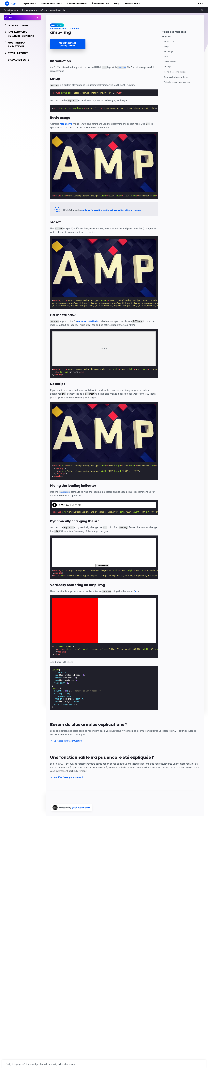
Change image (102, 565)
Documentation (50, 3)
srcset (166, 56)
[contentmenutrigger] (181, 31)
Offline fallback (170, 61)
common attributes (88, 321)
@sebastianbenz (81, 807)
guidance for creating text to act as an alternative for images (111, 210)
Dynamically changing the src (176, 77)
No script (167, 67)
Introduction (169, 41)
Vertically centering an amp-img (177, 82)
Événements (99, 3)
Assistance (131, 3)
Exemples (74, 28)
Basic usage (168, 51)
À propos (28, 3)
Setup (166, 46)
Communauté (76, 3)
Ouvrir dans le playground (67, 44)
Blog (116, 3)
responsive (66, 123)
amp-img (166, 36)
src (136, 591)
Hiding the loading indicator (175, 72)
